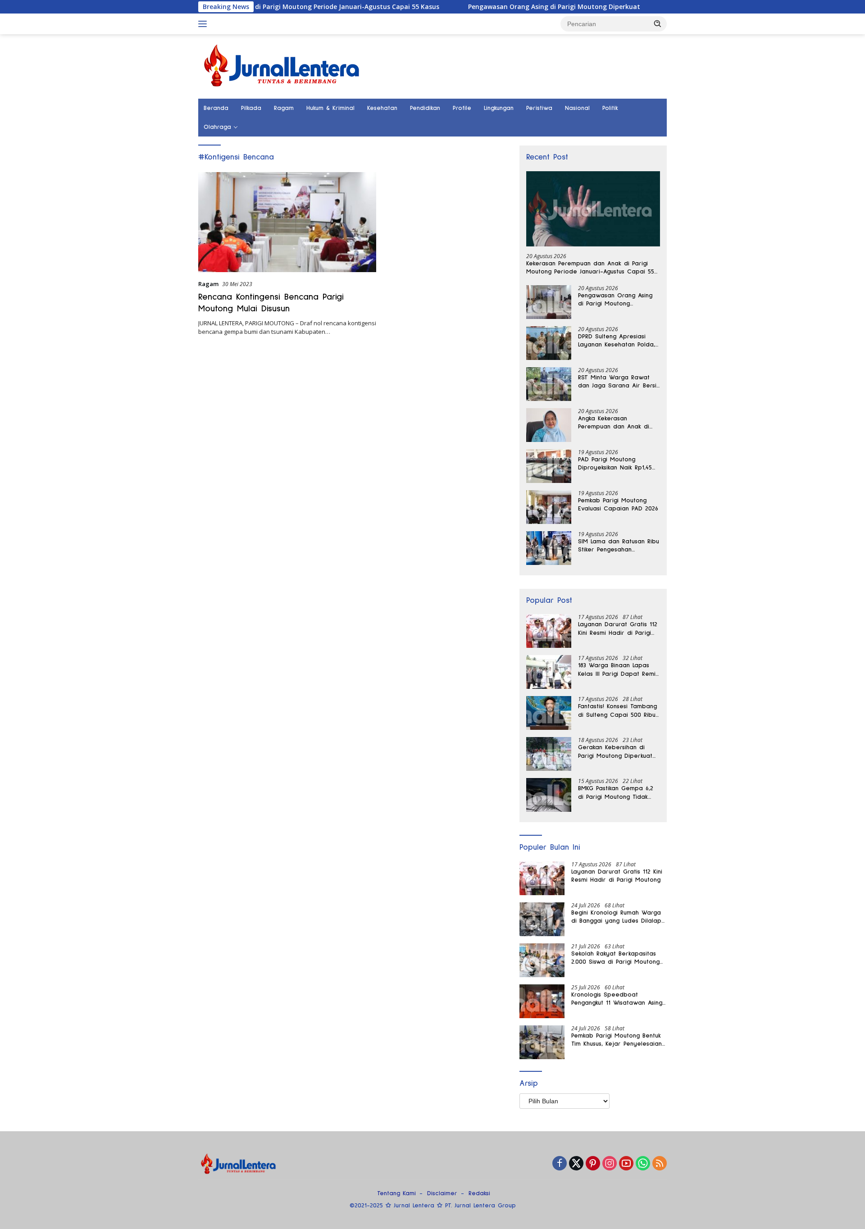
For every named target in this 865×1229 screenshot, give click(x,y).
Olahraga (217, 127)
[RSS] (659, 1164)
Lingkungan (499, 108)
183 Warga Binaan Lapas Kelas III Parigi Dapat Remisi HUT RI (619, 670)
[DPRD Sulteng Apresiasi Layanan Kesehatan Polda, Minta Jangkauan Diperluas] (548, 343)
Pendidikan (425, 108)
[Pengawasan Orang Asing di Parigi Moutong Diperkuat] (548, 302)
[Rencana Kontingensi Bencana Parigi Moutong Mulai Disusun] (287, 222)
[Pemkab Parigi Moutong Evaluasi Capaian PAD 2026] (548, 507)
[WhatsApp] (643, 1164)
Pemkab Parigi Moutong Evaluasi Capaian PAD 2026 (618, 504)
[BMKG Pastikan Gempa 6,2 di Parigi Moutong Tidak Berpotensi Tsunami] (548, 795)
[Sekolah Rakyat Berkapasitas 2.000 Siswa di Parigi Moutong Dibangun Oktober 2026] (542, 960)
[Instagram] (609, 1164)
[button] (658, 23)
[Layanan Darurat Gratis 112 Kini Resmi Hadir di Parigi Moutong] (548, 631)
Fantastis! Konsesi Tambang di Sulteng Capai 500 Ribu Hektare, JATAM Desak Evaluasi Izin (617, 711)
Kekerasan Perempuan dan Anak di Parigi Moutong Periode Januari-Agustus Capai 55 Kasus (253, 7)
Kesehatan (382, 108)
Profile (462, 108)
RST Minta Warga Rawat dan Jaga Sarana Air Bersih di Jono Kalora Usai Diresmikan (619, 382)
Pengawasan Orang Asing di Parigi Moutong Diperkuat (513, 7)
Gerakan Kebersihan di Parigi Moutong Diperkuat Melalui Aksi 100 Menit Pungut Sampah (615, 752)
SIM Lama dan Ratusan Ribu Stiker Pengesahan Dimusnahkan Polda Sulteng (618, 546)
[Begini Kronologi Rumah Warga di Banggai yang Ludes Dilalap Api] (542, 919)
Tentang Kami (396, 1193)
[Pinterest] (593, 1164)
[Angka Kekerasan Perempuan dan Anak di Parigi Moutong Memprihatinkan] (548, 425)
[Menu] (204, 24)
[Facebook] (559, 1164)
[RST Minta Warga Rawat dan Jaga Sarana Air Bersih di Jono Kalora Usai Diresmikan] (548, 384)
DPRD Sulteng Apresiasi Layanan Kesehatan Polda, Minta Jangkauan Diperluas (617, 341)
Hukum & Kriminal (330, 108)
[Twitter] (576, 1164)
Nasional (577, 108)
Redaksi (479, 1193)
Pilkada (251, 108)
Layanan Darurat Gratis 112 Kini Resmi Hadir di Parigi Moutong (617, 629)
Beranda (216, 108)
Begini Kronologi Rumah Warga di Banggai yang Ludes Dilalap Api (616, 917)
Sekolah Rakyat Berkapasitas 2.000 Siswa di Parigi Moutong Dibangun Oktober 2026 (615, 958)
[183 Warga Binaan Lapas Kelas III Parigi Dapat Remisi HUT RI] (548, 672)
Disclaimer (442, 1193)
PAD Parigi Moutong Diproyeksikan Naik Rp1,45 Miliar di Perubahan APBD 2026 (615, 464)
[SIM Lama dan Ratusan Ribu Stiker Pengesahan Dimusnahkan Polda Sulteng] (548, 548)
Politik (610, 108)
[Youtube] (626, 1164)
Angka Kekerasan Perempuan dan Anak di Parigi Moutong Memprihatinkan (613, 423)
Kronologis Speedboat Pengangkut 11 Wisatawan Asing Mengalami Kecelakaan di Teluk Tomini (617, 999)
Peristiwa (539, 108)
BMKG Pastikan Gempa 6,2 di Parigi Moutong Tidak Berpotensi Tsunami (615, 793)
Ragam (284, 108)
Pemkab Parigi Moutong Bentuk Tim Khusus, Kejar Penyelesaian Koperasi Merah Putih (616, 1040)
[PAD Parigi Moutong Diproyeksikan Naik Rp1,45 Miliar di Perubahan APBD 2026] (548, 466)
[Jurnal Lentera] (282, 65)
